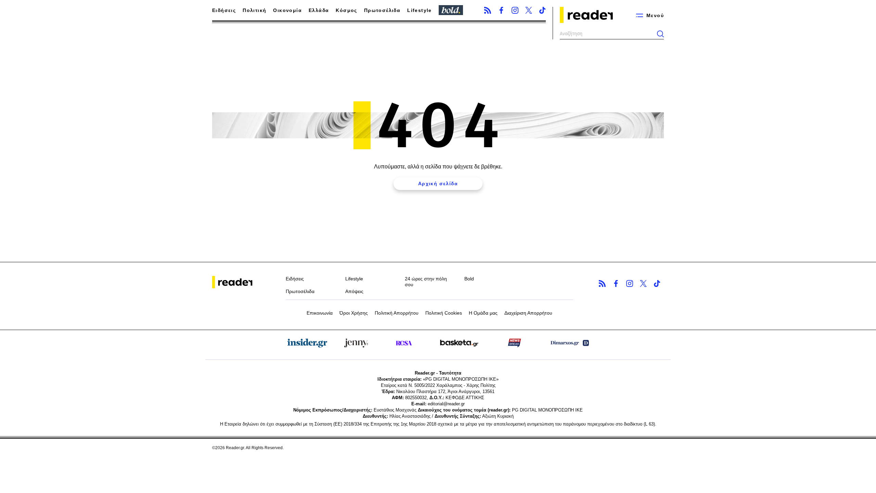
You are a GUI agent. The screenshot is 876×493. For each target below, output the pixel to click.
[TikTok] (542, 10)
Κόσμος (346, 10)
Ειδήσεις (224, 10)
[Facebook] (501, 10)
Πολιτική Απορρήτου (396, 313)
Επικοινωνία (320, 313)
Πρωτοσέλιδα (382, 10)
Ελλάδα (319, 10)
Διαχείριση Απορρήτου (528, 313)
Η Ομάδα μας (483, 313)
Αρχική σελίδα (438, 183)
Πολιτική (254, 10)
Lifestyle (419, 10)
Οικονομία (287, 10)
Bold (469, 278)
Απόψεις (354, 291)
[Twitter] (528, 10)
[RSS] (487, 10)
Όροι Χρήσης (353, 313)
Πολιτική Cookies (443, 313)
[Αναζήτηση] (660, 33)
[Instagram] (515, 10)
